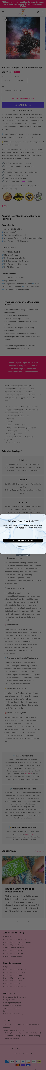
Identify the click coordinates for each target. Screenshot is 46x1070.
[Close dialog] (44, 516)
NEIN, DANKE (23, 546)
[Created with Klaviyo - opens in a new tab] (23, 555)
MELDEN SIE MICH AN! (23, 540)
